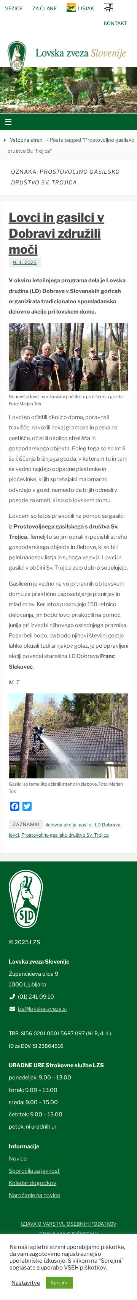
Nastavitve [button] (25, 1282)
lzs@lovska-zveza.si (42, 1008)
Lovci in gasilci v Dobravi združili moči (56, 233)
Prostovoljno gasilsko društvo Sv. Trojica (65, 835)
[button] (45, 103)
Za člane (44, 8)
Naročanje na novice (34, 1195)
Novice (18, 1158)
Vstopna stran (26, 140)
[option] (68, 90)
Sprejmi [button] (59, 1282)
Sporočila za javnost (34, 1170)
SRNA (108, 7)
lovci (14, 835)
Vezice (13, 8)
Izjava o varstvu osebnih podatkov (68, 1224)
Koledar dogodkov (32, 1183)
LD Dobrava (108, 825)
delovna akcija (60, 825)
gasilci (85, 825)
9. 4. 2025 (25, 262)
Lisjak (86, 8)
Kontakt (115, 23)
